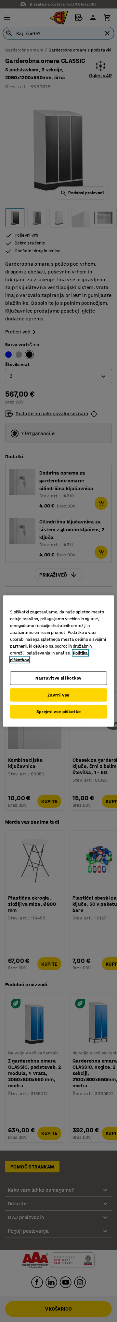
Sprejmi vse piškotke (58, 711)
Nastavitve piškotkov (58, 678)
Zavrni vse (58, 695)
